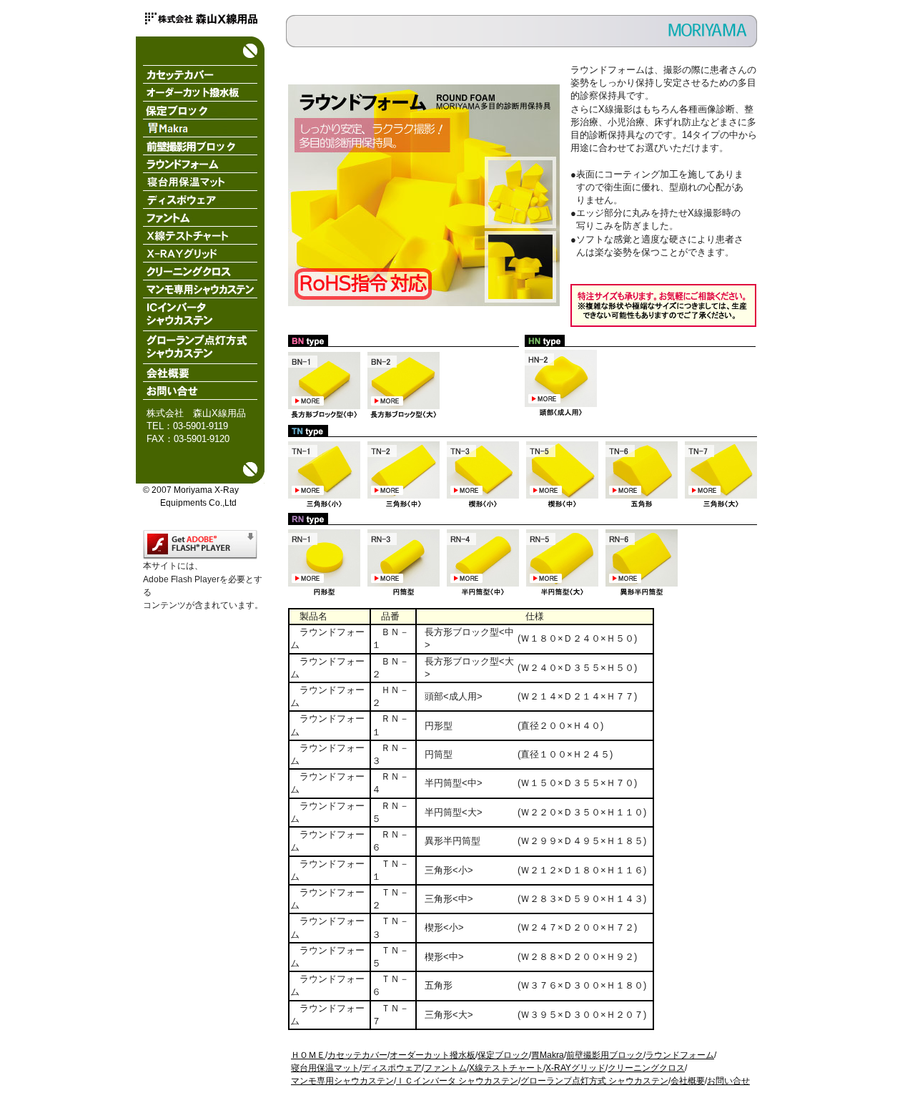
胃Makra (547, 1055)
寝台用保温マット (325, 1068)
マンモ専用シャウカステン (342, 1081)
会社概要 (688, 1081)
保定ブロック (503, 1055)
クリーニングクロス (646, 1068)
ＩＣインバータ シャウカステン (457, 1081)
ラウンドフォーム (680, 1055)
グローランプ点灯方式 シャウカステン (594, 1081)
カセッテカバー (357, 1055)
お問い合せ (728, 1081)
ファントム (445, 1068)
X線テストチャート (506, 1068)
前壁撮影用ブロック (604, 1055)
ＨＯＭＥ (308, 1055)
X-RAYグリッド (575, 1068)
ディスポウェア (392, 1068)
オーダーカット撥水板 (432, 1055)
